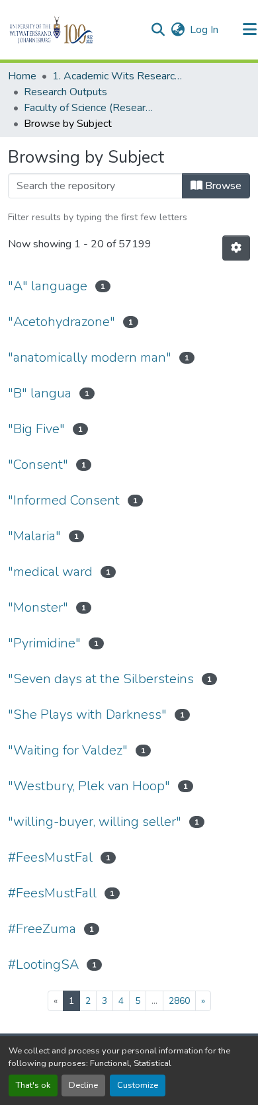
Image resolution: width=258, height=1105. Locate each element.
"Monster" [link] (38, 607)
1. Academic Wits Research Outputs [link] (118, 76)
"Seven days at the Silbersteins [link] (101, 679)
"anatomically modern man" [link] (89, 357)
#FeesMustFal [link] (50, 857)
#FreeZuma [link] (42, 929)
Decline (83, 1085)
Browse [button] (221, 186)
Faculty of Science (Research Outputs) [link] (90, 108)
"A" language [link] (47, 286)
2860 (179, 1001)
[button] (74, 29)
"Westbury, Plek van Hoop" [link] (89, 786)
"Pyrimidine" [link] (44, 643)
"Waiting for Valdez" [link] (68, 750)
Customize (137, 1085)
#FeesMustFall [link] (52, 893)
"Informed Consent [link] (64, 500)
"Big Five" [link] (36, 429)
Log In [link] (204, 29)
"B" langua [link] (39, 393)
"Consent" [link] (38, 464)
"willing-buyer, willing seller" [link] (94, 822)
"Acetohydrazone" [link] (61, 322)
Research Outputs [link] (65, 92)
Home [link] (22, 76)
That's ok (33, 1085)
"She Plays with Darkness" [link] (87, 714)
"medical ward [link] (50, 572)
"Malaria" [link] (34, 536)
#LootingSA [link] (43, 964)
